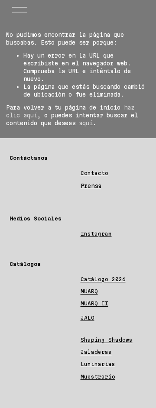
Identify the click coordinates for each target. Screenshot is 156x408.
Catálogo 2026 (103, 279)
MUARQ (89, 291)
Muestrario (98, 376)
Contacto (94, 173)
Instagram (96, 233)
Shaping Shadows (107, 340)
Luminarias (98, 364)
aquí (86, 123)
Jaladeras (96, 352)
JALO (87, 318)
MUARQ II (94, 303)
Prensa (91, 186)
